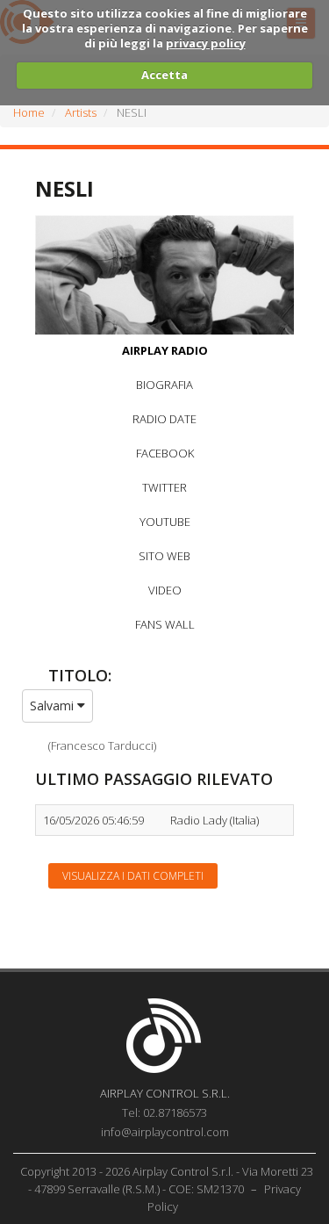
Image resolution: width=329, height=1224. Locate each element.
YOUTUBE (164, 521)
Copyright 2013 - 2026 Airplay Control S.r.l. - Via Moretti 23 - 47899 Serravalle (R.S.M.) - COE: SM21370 (166, 1180)
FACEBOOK (165, 453)
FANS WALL (165, 624)
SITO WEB (164, 556)
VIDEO (165, 590)
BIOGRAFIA (164, 384)
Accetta (164, 75)
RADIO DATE (164, 419)
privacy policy (206, 43)
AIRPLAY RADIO (165, 350)
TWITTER (164, 487)
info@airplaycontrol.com (165, 1132)
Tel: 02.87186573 (164, 1112)
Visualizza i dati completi (133, 875)
